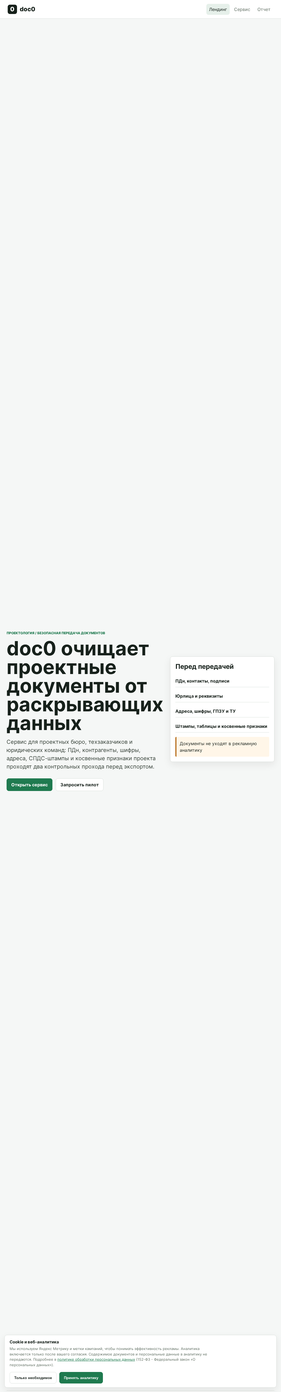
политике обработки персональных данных (96, 1359)
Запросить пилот (79, 784)
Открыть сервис (29, 784)
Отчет (264, 9)
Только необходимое (33, 1378)
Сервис (242, 9)
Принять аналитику (81, 1378)
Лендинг (218, 9)
